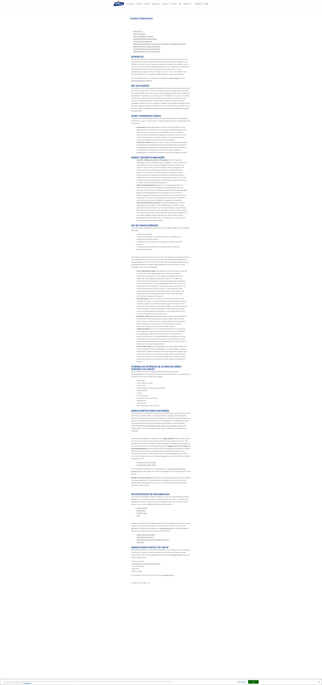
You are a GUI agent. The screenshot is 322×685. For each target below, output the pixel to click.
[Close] (319, 682)
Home (115, 9)
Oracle (179, 426)
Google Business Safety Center (146, 465)
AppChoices (140, 542)
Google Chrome (141, 513)
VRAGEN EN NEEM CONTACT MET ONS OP (146, 52)
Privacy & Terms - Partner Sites (146, 462)
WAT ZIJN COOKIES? (139, 34)
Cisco (168, 426)
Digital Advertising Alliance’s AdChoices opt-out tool (153, 540)
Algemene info (187, 4)
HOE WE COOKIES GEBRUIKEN (142, 42)
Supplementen (156, 4)
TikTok (138, 428)
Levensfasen (165, 4)
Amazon (163, 426)
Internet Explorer (142, 508)
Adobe (158, 426)
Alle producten (131, 4)
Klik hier (139, 262)
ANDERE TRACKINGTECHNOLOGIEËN (145, 39)
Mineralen (147, 4)
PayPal (184, 426)
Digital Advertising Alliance (145, 537)
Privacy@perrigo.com (175, 555)
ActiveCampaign (150, 426)
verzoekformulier (167, 575)
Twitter (133, 428)
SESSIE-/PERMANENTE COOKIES (143, 36)
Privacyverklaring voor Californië (141, 81)
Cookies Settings (241, 682)
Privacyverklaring (173, 78)
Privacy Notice (27, 683)
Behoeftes (174, 4)
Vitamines (139, 4)
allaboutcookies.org (166, 528)
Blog (180, 4)
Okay (253, 682)
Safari (138, 516)
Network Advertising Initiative (146, 535)
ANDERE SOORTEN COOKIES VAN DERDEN (146, 47)
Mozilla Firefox (141, 511)
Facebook (173, 426)
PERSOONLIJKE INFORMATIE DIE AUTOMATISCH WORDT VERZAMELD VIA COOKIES (159, 44)
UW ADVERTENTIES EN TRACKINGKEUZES (146, 49)
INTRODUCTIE (137, 31)
